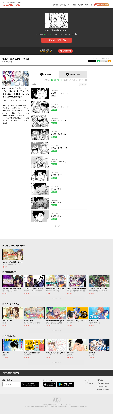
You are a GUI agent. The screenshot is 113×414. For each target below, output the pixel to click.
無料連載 (55, 5)
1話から (84, 84)
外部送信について (102, 386)
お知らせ (86, 380)
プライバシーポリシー (104, 383)
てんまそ (23, 100)
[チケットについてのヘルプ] (76, 34)
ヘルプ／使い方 (88, 383)
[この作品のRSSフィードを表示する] (109, 61)
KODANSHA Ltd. (30, 406)
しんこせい (15, 100)
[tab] (45, 74)
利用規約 (100, 380)
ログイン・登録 (83, 5)
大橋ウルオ (6, 100)
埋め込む (105, 61)
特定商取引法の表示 (103, 389)
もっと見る (58, 226)
